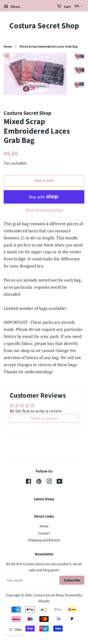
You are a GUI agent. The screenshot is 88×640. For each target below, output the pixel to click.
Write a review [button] (44, 418)
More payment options (44, 209)
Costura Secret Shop (44, 25)
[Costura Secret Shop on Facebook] (28, 482)
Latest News (44, 499)
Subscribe (72, 580)
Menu (15, 6)
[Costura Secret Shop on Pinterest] (39, 482)
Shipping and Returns (44, 540)
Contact (44, 533)
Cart (67, 6)
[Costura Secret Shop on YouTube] (59, 482)
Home (8, 46)
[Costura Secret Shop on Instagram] (49, 482)
